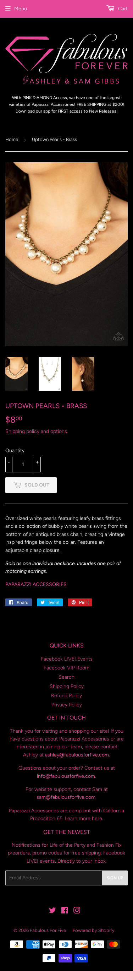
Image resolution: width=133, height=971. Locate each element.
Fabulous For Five (48, 930)
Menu (20, 9)
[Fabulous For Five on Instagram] (77, 911)
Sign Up (115, 877)
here (97, 818)
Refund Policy (66, 696)
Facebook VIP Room (66, 668)
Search (66, 677)
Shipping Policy (67, 686)
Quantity (14, 450)
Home (11, 139)
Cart (122, 9)
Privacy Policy (66, 705)
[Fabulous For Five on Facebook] (64, 911)
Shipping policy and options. (36, 431)
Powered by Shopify (94, 930)
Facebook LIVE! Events (67, 659)
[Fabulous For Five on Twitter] (52, 911)
